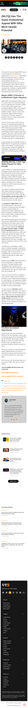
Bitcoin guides (6, 606)
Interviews (5, 652)
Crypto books (6, 666)
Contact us (6, 684)
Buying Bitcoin (6, 605)
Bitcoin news (6, 603)
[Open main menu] (24, 10)
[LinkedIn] (14, 419)
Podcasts (5, 663)
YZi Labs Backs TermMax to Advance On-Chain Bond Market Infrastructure (16, 439)
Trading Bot (6, 654)
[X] (11, 419)
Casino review (6, 648)
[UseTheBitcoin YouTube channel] (10, 592)
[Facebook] (16, 419)
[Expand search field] (20, 10)
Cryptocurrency (5, 34)
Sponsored (7, 381)
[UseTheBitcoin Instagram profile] (17, 592)
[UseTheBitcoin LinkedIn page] (20, 592)
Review (5, 646)
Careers (5, 679)
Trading (5, 630)
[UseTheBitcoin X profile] (13, 592)
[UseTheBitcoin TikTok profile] (23, 592)
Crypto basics (6, 617)
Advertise (5, 682)
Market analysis (7, 641)
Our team (5, 677)
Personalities (6, 668)
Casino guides (6, 623)
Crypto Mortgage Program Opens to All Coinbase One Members (15, 460)
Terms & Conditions (18, 702)
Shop (4, 686)
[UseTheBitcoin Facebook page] (3, 592)
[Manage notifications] (24, 705)
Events (5, 644)
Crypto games (6, 628)
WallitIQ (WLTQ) (14, 75)
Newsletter (6, 681)
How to (5, 619)
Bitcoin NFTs (6, 608)
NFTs (4, 632)
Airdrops (5, 621)
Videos (5, 650)
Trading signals (7, 643)
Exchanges (6, 624)
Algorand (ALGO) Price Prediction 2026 (15, 383)
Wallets (5, 626)
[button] (14, 600)
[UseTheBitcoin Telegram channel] (6, 592)
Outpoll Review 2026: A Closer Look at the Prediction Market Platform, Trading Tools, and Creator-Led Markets (12, 545)
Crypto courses (7, 664)
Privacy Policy (9, 702)
